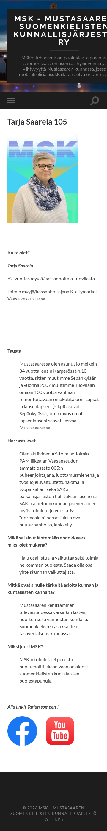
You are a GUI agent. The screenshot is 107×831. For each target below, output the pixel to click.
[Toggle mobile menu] (12, 100)
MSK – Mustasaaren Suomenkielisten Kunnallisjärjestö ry (53, 814)
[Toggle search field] (95, 100)
